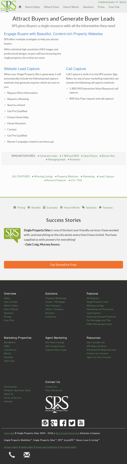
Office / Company (54, 309)
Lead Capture (106, 176)
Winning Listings (43, 176)
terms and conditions (47, 447)
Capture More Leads (56, 350)
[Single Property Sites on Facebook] (63, 423)
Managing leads (57, 159)
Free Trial (114, 6)
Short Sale (9, 361)
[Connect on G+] (54, 423)
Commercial (10, 350)
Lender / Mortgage (55, 302)
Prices (101, 6)
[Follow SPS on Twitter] (72, 423)
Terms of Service (12, 398)
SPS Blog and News (97, 346)
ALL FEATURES (21, 176)
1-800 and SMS (70, 155)
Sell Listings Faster (55, 346)
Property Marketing (55, 298)
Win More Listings (54, 342)
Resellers (50, 313)
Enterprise (50, 316)
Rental (7, 353)
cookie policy (27, 447)
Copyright (9, 433)
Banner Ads (108, 155)
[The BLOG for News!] (45, 423)
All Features (93, 298)
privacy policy (11, 447)
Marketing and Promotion (100, 309)
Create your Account (97, 353)
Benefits (36, 207)
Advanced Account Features (101, 316)
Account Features (56, 180)
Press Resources (54, 390)
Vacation (8, 357)
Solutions (88, 6)
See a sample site (96, 342)
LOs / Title (76, 180)
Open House (90, 155)
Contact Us (51, 387)
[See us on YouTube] (81, 423)
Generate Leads (48, 155)
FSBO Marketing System (99, 324)
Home (7, 298)
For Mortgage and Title (99, 320)
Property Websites (68, 176)
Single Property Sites (97, 302)
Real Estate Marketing (67, 433)
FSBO (7, 346)
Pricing (21, 207)
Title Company (53, 305)
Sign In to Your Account (99, 357)
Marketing (89, 176)
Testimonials (10, 387)
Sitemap (8, 401)
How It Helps (32, 6)
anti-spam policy (68, 447)
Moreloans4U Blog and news (101, 350)
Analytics (75, 159)
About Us (9, 394)
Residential (10, 342)
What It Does (51, 6)
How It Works (71, 6)
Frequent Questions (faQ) (17, 390)
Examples (52, 207)
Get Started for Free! (63, 264)
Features (108, 207)
